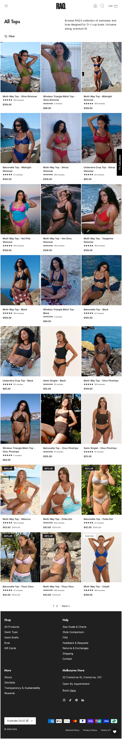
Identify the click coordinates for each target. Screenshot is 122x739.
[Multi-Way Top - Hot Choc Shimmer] (61, 209)
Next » (66, 606)
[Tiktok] (70, 700)
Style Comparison (73, 632)
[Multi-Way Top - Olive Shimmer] (20, 67)
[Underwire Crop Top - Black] (20, 351)
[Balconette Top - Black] (101, 280)
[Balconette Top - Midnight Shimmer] (20, 138)
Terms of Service (109, 730)
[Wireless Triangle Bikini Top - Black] (61, 280)
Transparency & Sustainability (22, 688)
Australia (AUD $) (18, 720)
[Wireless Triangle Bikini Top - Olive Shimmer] (61, 67)
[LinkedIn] (83, 700)
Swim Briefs (11, 637)
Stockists (9, 682)
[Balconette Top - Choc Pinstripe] (61, 419)
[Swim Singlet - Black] (61, 351)
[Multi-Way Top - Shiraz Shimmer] (61, 138)
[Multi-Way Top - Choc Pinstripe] (101, 351)
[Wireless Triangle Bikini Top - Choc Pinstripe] (20, 419)
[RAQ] (61, 6)
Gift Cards (10, 648)
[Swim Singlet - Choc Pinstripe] (101, 419)
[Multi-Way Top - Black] (20, 280)
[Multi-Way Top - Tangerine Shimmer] (101, 209)
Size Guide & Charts (74, 626)
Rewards (9, 693)
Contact (67, 658)
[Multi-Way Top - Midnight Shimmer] (101, 67)
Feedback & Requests (75, 642)
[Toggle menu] (7, 6)
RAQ (15, 729)
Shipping (68, 653)
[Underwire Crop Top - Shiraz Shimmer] (101, 138)
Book (69, 690)
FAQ (65, 637)
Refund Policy (72, 730)
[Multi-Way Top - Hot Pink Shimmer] (20, 209)
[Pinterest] (76, 700)
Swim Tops (11, 632)
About (8, 677)
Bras (7, 642)
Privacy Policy (90, 730)
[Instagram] (64, 700)
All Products (11, 626)
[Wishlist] (115, 732)
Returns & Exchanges (75, 648)
